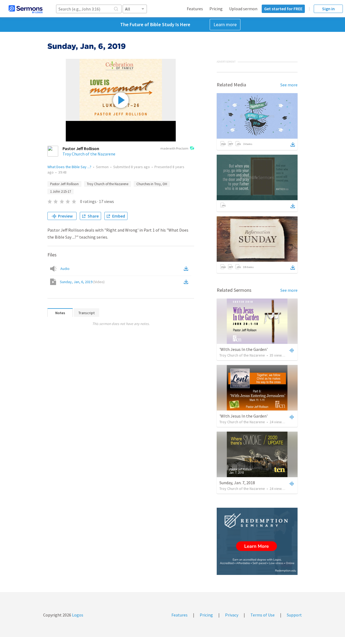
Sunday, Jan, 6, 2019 (82, 281)
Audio (65, 268)
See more (289, 84)
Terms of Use (262, 615)
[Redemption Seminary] (257, 541)
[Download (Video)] (187, 282)
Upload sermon (243, 8)
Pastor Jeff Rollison (64, 184)
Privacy (231, 615)
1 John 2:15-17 (60, 191)
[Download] (293, 144)
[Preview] (291, 350)
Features (195, 8)
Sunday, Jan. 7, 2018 (237, 482)
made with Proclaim (174, 148)
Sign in (328, 8)
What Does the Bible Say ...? (69, 166)
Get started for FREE (283, 8)
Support (294, 615)
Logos (77, 615)
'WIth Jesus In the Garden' (243, 349)
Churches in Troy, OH (151, 184)
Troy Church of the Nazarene (89, 154)
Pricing (216, 8)
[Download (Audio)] (187, 269)
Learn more (225, 24)
